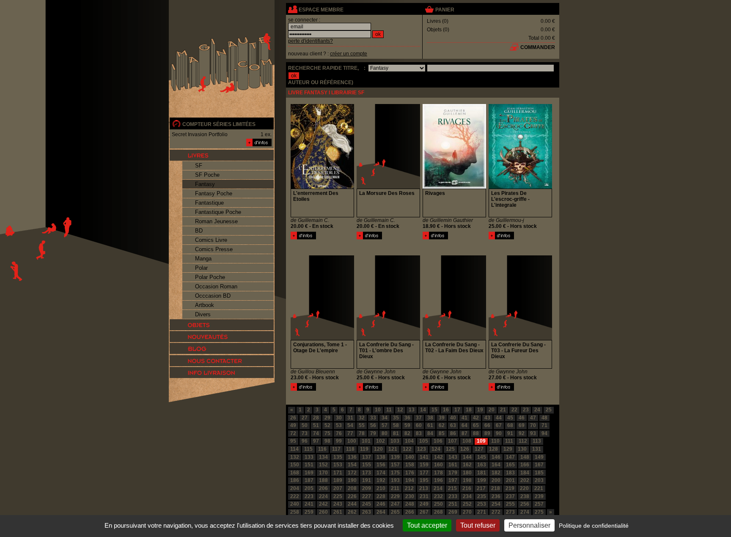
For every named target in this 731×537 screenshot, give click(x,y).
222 (294, 496)
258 (294, 512)
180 (467, 473)
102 (380, 441)
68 (510, 425)
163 (481, 465)
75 (327, 433)
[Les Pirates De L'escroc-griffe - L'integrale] (501, 238)
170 (323, 473)
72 (293, 433)
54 (350, 425)
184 (524, 473)
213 (423, 488)
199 (481, 480)
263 (366, 512)
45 (510, 418)
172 (352, 473)
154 (352, 465)
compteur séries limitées (219, 124)
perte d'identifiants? (310, 41)
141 (424, 457)
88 (476, 433)
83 (419, 433)
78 (362, 433)
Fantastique (209, 203)
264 (380, 512)
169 (309, 473)
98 (327, 441)
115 (308, 449)
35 (396, 418)
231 (424, 496)
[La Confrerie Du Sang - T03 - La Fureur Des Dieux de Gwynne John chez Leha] (520, 338)
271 (481, 512)
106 (438, 441)
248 (409, 504)
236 (496, 496)
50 (305, 425)
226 (352, 496)
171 (337, 473)
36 (407, 418)
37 (419, 418)
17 (457, 410)
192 (380, 480)
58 (396, 425)
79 (373, 433)
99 (339, 441)
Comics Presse (214, 249)
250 (438, 504)
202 (524, 480)
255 (510, 504)
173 (366, 473)
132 (294, 457)
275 (539, 512)
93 (533, 433)
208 (352, 488)
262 (352, 512)
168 (294, 473)
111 (509, 441)
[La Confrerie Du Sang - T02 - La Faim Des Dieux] (435, 389)
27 (305, 418)
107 (452, 441)
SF (198, 165)
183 (510, 473)
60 (419, 425)
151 (309, 465)
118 (350, 449)
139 (395, 457)
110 (495, 441)
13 (412, 410)
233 (452, 496)
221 (538, 488)
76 (339, 433)
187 (309, 480)
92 (522, 433)
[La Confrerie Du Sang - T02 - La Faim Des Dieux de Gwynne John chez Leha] (454, 338)
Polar (201, 268)
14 (423, 410)
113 (537, 441)
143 (452, 457)
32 (362, 418)
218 (495, 488)
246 (380, 504)
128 (493, 449)
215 (452, 488)
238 (524, 496)
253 (481, 504)
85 (442, 433)
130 (522, 449)
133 (309, 457)
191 (366, 480)
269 (452, 512)
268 (438, 512)
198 (467, 480)
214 (438, 488)
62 (442, 425)
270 (467, 512)
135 (337, 457)
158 (409, 465)
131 (536, 449)
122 (407, 449)
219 (510, 488)
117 (336, 449)
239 (539, 496)
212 (409, 488)
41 (464, 418)
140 (409, 457)
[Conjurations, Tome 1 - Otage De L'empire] (303, 389)
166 (524, 465)
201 (510, 480)
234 (467, 496)
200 (496, 480)
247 (395, 504)
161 (452, 465)
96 (305, 441)
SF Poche (207, 175)
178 (438, 473)
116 (322, 449)
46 (522, 418)
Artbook (204, 305)
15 (434, 410)
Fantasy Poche (213, 193)
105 (423, 441)
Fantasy (205, 184)
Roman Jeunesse (216, 221)
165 (510, 465)
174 (380, 473)
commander (537, 47)
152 (323, 465)
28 (316, 418)
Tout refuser (477, 525)
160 (438, 465)
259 (309, 512)
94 (544, 433)
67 (499, 425)
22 (514, 410)
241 (309, 504)
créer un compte (348, 54)
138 (380, 457)
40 (453, 418)
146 (496, 457)
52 (327, 425)
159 (424, 465)
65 (476, 425)
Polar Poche (210, 277)
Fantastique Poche (218, 212)
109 (481, 441)
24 (537, 410)
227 (366, 496)
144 (467, 457)
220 (524, 488)
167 (539, 465)
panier (444, 10)
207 (337, 488)
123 (421, 449)
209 (366, 488)
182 (496, 473)
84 (430, 433)
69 (522, 425)
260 (323, 512)
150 (294, 465)
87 (464, 433)
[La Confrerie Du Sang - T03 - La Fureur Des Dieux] (501, 389)
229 (395, 496)
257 (539, 504)
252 (467, 504)
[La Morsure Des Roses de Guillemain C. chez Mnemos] (388, 187)
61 (430, 425)
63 (453, 425)
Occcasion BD (213, 296)
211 (395, 488)
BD (199, 230)
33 (373, 418)
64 (464, 425)
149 (539, 457)
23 (526, 410)
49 (293, 425)
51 (316, 425)
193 (395, 480)
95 (293, 441)
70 (533, 425)
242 (323, 504)
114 (294, 449)
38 (430, 418)
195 (424, 480)
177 (424, 473)
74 (316, 433)
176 (409, 473)
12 (400, 410)
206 (323, 488)
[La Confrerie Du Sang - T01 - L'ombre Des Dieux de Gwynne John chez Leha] (388, 338)
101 (366, 441)
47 (533, 418)
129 (507, 449)
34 (384, 418)
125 (450, 449)
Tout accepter (427, 525)
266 (409, 512)
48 (544, 418)
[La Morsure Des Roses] (369, 238)
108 (466, 441)
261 (337, 512)
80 (384, 433)
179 (452, 473)
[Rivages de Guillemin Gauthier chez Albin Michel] (454, 187)
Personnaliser (529, 525)
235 (481, 496)
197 (452, 480)
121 (392, 449)
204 (294, 488)
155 (366, 465)
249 (424, 504)
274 (524, 512)
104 (409, 441)
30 (339, 418)
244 (352, 504)
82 (407, 433)
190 (352, 480)
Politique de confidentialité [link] (594, 525)
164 (496, 465)
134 (323, 457)
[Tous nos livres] (222, 155)
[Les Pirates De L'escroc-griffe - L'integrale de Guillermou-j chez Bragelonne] (520, 187)
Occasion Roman (216, 286)
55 (362, 425)
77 (350, 433)
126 (464, 449)
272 (496, 512)
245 (366, 504)
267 (424, 512)
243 (337, 504)
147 (510, 457)
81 (396, 433)
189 (337, 480)
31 (350, 418)
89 (487, 433)
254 (496, 504)
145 (481, 457)
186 (294, 480)
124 (435, 449)
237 (510, 496)
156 (380, 465)
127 (479, 449)
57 (384, 425)
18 (469, 410)
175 (395, 473)
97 (316, 441)
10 (378, 410)
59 (407, 425)
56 (373, 425)
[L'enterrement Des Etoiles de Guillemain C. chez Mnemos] (322, 187)
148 (524, 457)
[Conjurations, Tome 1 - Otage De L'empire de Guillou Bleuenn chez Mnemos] (322, 338)
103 (394, 441)
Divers (203, 314)
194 (409, 480)
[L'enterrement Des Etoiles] (303, 238)
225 (337, 496)
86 (453, 433)
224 (323, 496)
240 (294, 504)
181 (481, 473)
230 (409, 496)
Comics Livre (211, 240)
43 (487, 418)
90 (499, 433)
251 (452, 504)
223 (309, 496)
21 (503, 410)
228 (380, 496)
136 (352, 457)
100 (351, 441)
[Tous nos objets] (222, 324)
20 (492, 410)
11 (389, 410)
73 (305, 433)
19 (480, 410)
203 (539, 480)
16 (446, 410)
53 (339, 425)
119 (364, 449)
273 (510, 512)
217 (481, 488)
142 (438, 457)
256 (524, 504)
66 (487, 425)
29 (327, 418)
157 (395, 465)
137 (366, 457)
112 (523, 441)
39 (442, 418)
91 (510, 433)
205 (309, 488)
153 (337, 465)
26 (293, 418)
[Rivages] (435, 238)
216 (466, 488)
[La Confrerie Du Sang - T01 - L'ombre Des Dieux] (369, 389)
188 (323, 480)
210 (380, 488)
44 (499, 418)
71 (544, 425)
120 (378, 449)
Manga (203, 258)
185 (539, 473)
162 (467, 465)
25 (549, 410)
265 (395, 512)
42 (476, 418)
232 (438, 496)
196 (438, 480)
